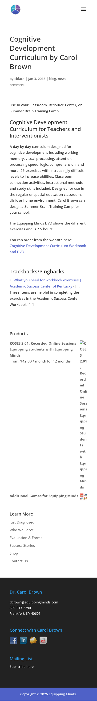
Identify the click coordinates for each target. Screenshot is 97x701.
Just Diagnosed (22, 522)
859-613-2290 (20, 608)
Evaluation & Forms (26, 537)
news (62, 78)
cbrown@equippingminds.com (34, 602)
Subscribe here (22, 666)
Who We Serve (22, 530)
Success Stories (22, 545)
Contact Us (19, 561)
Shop (14, 553)
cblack (19, 78)
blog (52, 78)
